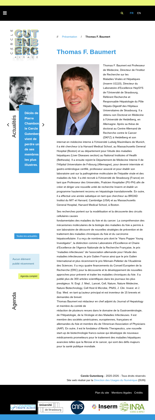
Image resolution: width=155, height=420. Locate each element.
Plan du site (102, 392)
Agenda (14, 301)
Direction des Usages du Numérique (115, 380)
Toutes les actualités (26, 236)
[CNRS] (77, 407)
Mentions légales (122, 392)
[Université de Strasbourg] (50, 407)
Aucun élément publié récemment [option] (23, 261)
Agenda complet (28, 276)
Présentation (69, 36)
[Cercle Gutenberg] (24, 45)
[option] (24, 129)
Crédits (138, 392)
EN (139, 13)
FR (131, 13)
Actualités (14, 126)
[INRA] (132, 407)
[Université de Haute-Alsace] (23, 407)
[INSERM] (104, 407)
